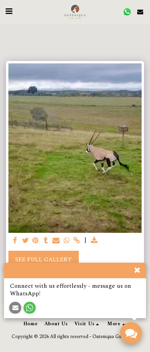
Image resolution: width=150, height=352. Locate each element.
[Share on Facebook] (14, 241)
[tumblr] (46, 241)
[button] (9, 11)
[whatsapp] (66, 241)
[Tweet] (25, 241)
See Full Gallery (43, 259)
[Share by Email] (56, 241)
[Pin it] (35, 241)
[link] (76, 241)
